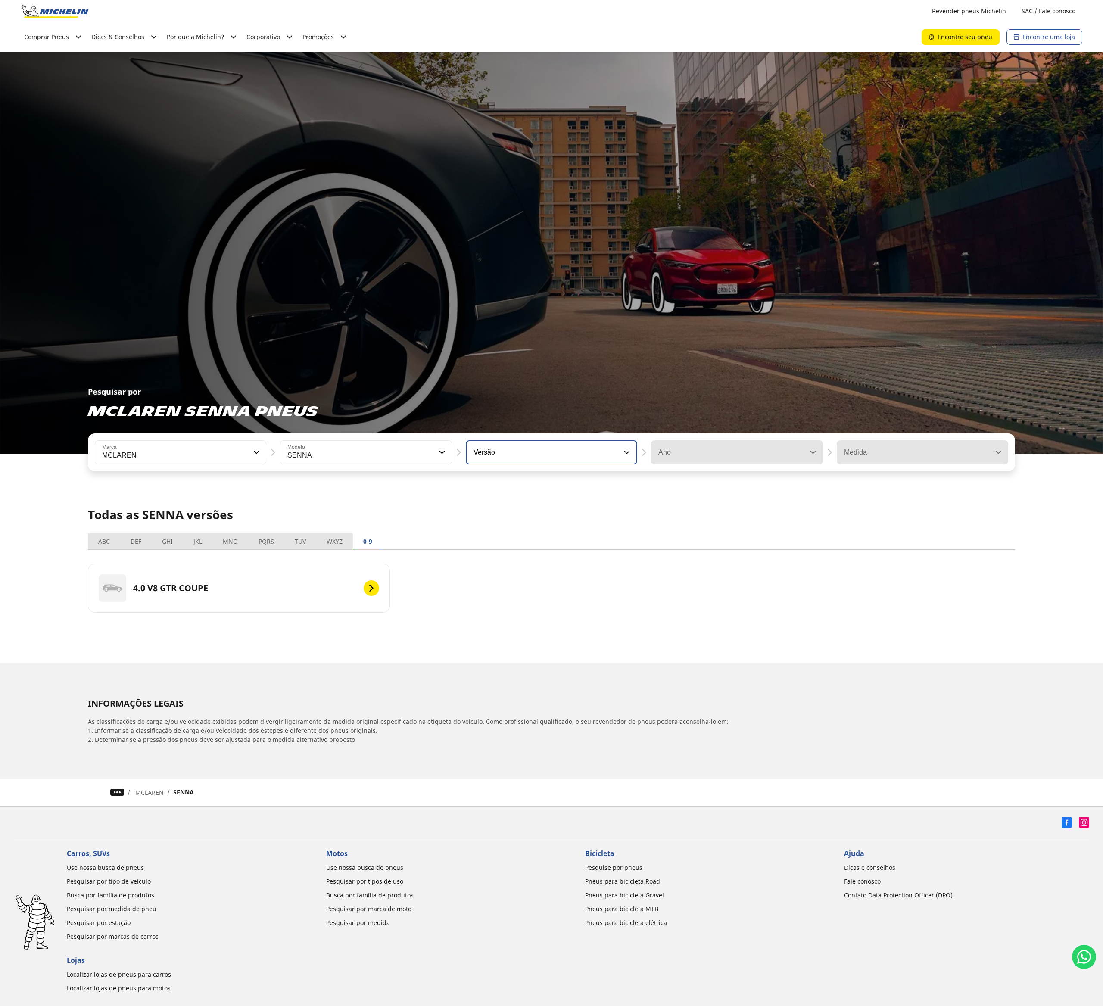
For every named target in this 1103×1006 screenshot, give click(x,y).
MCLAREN (149, 792)
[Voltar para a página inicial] (55, 11)
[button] (255, 452)
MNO (230, 541)
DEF (136, 541)
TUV (300, 541)
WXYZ (335, 541)
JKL (197, 541)
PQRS (266, 541)
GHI (167, 541)
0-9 (367, 541)
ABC (104, 541)
